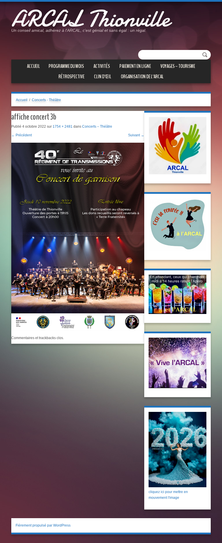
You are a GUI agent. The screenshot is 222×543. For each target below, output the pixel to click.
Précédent (21, 135)
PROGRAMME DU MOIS (66, 66)
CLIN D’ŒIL (102, 76)
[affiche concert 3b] (77, 237)
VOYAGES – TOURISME (177, 66)
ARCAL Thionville (90, 18)
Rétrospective (71, 76)
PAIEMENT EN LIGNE (135, 66)
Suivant (136, 135)
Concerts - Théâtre (46, 100)
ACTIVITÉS (101, 66)
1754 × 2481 (63, 126)
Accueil (33, 66)
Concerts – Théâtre (97, 126)
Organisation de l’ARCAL (142, 76)
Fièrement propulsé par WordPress (43, 525)
